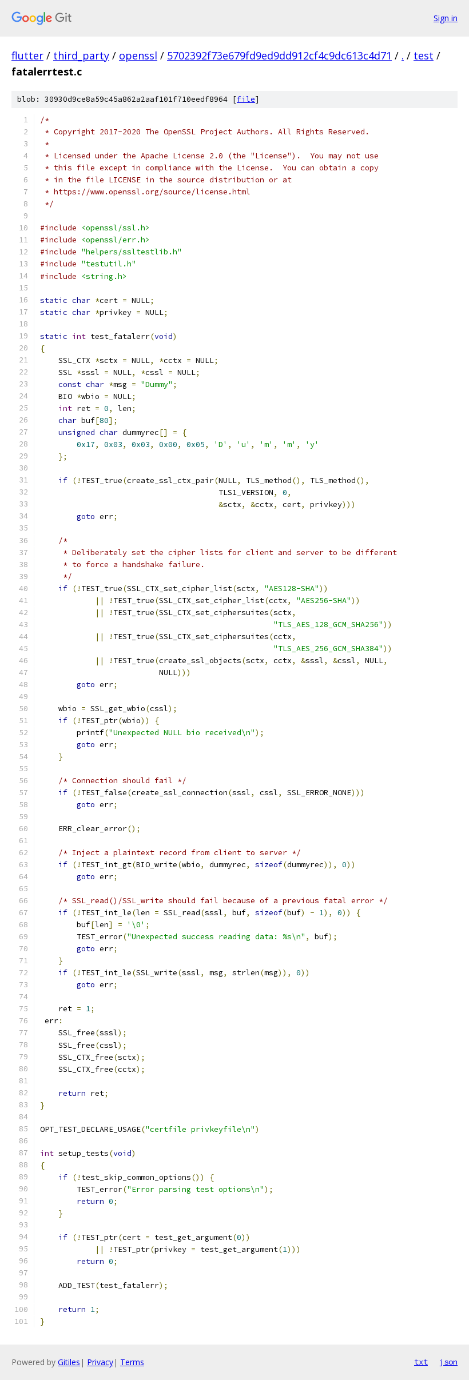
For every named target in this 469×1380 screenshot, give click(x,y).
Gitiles (69, 1362)
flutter (27, 55)
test (424, 55)
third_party (81, 55)
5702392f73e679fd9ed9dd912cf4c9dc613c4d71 (279, 55)
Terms (132, 1362)
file (246, 99)
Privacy (100, 1362)
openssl (138, 55)
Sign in (446, 18)
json (448, 1362)
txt (421, 1362)
